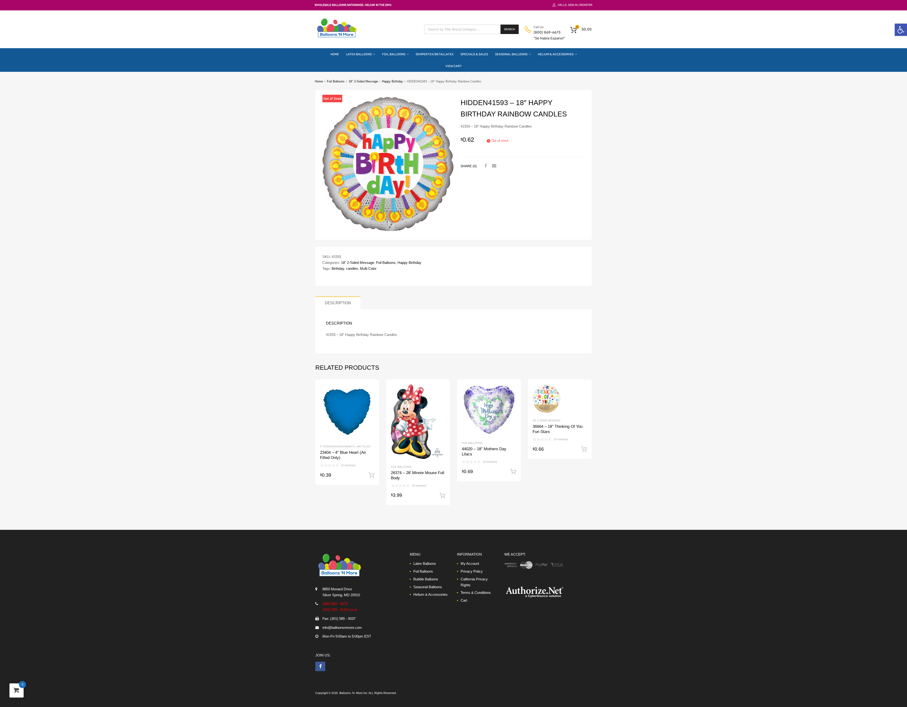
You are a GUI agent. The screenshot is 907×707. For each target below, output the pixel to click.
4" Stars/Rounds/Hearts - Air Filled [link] (345, 446)
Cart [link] (464, 600)
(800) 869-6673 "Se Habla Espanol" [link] (545, 35)
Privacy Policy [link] (472, 571)
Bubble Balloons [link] (425, 579)
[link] (901, 30)
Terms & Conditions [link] (476, 593)
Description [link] (338, 303)
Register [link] (585, 5)
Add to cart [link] (371, 475)
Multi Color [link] (368, 268)
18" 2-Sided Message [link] (363, 81)
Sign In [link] (573, 5)
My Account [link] (470, 563)
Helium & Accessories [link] (555, 54)
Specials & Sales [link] (474, 54)
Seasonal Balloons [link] (511, 54)
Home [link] (334, 54)
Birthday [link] (338, 268)
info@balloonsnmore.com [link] (342, 628)
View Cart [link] (453, 66)
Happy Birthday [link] (392, 81)
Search (509, 29)
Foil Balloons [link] (393, 54)
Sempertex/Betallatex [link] (435, 54)
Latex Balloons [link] (359, 54)
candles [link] (352, 268)
